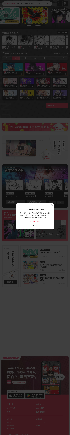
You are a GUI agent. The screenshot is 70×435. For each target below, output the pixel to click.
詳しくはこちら (35, 221)
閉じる (35, 225)
